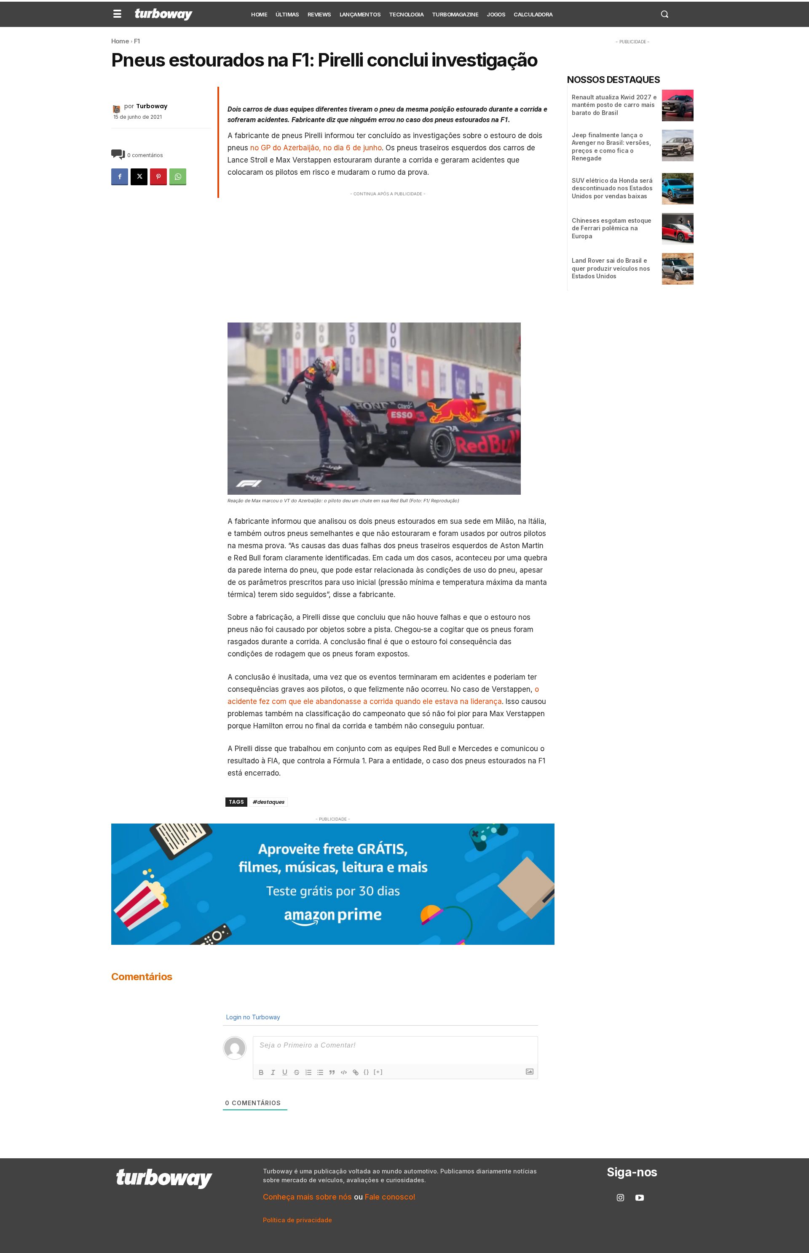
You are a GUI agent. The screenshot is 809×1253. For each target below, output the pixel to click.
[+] (378, 1072)
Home (120, 41)
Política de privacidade (297, 1220)
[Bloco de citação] (332, 1072)
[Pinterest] (158, 176)
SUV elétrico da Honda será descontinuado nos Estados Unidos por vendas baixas (612, 188)
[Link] (356, 1072)
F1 (136, 41)
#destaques (268, 801)
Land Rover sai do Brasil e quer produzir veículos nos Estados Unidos (611, 268)
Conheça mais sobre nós (307, 1196)
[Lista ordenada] (308, 1072)
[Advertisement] (388, 257)
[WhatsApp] (177, 176)
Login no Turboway (252, 1017)
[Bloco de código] (344, 1072)
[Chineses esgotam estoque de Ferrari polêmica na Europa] (678, 229)
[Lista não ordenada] (320, 1072)
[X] (139, 176)
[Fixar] (297, 1072)
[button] (664, 14)
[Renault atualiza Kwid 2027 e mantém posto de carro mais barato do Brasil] (678, 105)
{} (367, 1072)
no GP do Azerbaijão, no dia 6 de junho (316, 148)
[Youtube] (639, 1198)
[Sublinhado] (285, 1072)
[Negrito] (261, 1072)
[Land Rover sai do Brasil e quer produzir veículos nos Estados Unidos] (678, 269)
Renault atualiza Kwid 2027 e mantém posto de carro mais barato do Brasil (614, 104)
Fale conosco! (390, 1196)
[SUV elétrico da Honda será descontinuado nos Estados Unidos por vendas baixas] (678, 189)
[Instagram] (620, 1198)
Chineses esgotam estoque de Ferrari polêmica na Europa (611, 228)
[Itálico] (273, 1072)
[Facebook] (119, 176)
